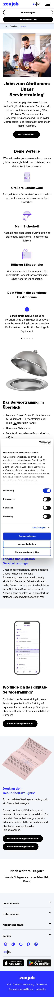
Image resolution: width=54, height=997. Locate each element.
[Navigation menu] (47, 4)
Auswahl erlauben (27, 544)
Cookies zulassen (27, 536)
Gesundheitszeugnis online (20, 846)
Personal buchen (28, 19)
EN (38, 3)
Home (5, 26)
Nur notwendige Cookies (27, 552)
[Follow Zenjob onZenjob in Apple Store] (13, 962)
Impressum (41, 984)
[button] (21, 338)
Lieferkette (41, 989)
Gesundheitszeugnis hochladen (22, 838)
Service (23, 26)
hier (15, 423)
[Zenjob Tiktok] (36, 943)
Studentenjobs (28, 12)
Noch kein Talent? (26, 134)
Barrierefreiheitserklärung (21, 989)
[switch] (47, 499)
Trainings (13, 26)
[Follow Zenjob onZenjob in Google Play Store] (39, 962)
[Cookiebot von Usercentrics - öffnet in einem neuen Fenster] (39, 443)
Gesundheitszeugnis (18, 803)
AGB (9, 984)
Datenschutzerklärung (23, 984)
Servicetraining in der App (20, 723)
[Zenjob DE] (11, 4)
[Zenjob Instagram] (5, 943)
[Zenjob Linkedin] (13, 943)
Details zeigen (39, 527)
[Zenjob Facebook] (28, 943)
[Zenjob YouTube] (20, 943)
